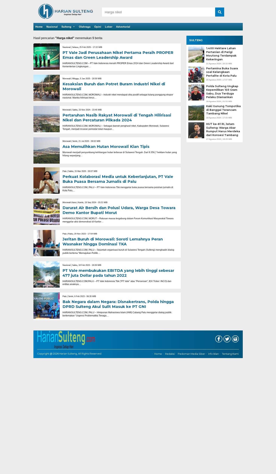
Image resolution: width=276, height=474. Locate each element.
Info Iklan (213, 353)
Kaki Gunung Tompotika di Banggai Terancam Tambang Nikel (223, 109)
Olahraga (84, 26)
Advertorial (123, 26)
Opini (97, 26)
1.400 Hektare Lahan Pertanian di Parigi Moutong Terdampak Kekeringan (221, 54)
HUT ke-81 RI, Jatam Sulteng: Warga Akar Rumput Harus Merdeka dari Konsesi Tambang (223, 129)
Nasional (52, 26)
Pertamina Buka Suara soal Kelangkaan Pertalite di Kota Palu (222, 72)
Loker (108, 26)
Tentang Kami (230, 353)
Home (39, 26)
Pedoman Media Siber (191, 353)
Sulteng (66, 26)
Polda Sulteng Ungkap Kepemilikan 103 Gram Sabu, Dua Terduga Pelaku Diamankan (222, 92)
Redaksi (170, 353)
